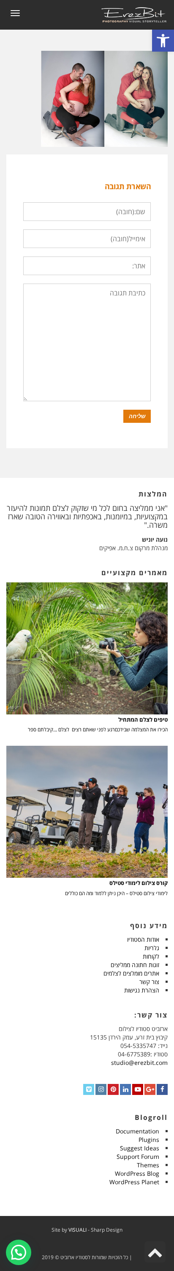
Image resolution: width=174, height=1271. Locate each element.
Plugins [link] (149, 1140)
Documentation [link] (137, 1131)
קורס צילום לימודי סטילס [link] (138, 883)
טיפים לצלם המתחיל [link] (143, 719)
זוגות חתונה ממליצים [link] (135, 965)
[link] (163, 41)
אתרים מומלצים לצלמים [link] (131, 973)
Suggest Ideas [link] (139, 1148)
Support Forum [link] (138, 1156)
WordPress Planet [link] (134, 1182)
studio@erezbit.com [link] (139, 1063)
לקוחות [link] (151, 956)
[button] (18, 1252)
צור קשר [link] (149, 982)
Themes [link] (148, 1165)
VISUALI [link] (77, 1229)
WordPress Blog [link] (137, 1173)
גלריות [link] (151, 948)
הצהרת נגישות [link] (141, 990)
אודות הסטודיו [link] (143, 939)
